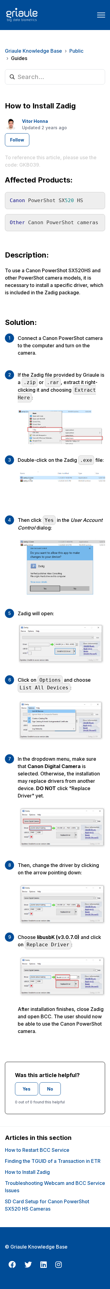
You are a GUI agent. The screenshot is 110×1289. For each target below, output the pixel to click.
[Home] (21, 15)
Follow (17, 139)
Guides (19, 58)
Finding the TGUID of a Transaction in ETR (53, 1161)
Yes (27, 1088)
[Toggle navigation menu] (101, 15)
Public (76, 51)
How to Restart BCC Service (37, 1150)
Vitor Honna (35, 121)
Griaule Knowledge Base (33, 51)
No (50, 1088)
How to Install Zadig (27, 1172)
